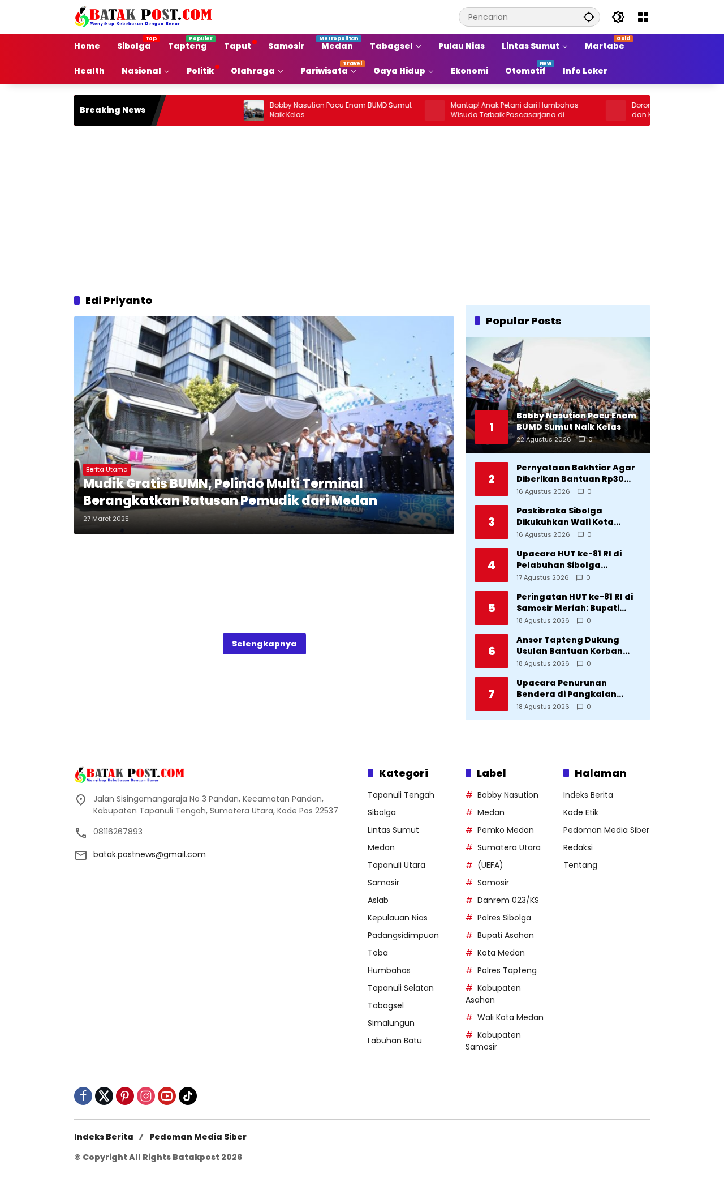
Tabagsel (386, 1005)
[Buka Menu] (643, 17)
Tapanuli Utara (396, 865)
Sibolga (382, 812)
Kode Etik (580, 812)
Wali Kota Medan (510, 1017)
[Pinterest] (125, 1096)
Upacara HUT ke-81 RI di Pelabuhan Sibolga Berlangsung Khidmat (569, 560)
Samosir (383, 882)
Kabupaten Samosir (493, 1040)
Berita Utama (107, 469)
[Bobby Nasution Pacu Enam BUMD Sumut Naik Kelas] (223, 110)
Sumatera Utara (509, 847)
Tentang (580, 865)
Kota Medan (501, 952)
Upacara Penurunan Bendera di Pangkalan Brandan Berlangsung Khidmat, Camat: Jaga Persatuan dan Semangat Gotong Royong (574, 689)
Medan (381, 847)
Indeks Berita (588, 794)
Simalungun (391, 1023)
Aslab (378, 900)
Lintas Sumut (393, 830)
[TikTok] (188, 1096)
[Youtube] (167, 1096)
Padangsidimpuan (403, 935)
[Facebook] (83, 1096)
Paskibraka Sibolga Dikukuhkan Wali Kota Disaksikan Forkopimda (568, 517)
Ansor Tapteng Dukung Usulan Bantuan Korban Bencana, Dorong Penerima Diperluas (577, 646)
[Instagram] (146, 1096)
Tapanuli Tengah (401, 794)
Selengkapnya (264, 643)
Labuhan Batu (395, 1040)
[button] (589, 16)
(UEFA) (490, 865)
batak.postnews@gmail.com (149, 854)
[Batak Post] (145, 16)
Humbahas (389, 970)
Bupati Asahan (505, 935)
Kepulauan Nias (398, 917)
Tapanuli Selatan (401, 988)
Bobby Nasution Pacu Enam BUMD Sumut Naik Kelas (310, 110)
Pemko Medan (505, 830)
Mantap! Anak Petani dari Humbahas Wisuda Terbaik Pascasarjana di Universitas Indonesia (484, 110)
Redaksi (578, 847)
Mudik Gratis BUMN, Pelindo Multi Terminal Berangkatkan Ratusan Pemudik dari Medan (230, 493)
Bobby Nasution (507, 794)
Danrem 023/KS (508, 900)
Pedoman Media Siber (606, 830)
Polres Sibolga (504, 917)
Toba (378, 952)
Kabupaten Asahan (493, 993)
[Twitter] (104, 1096)
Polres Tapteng (507, 970)
